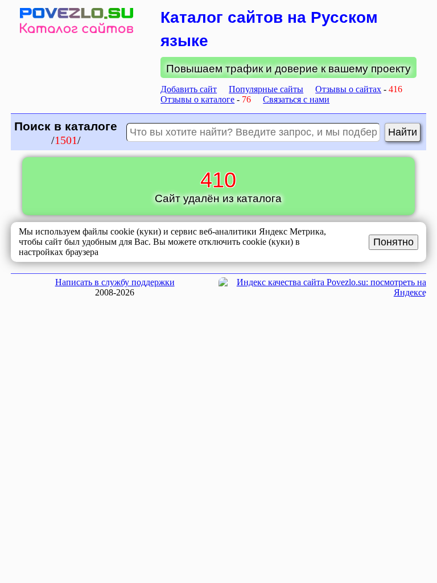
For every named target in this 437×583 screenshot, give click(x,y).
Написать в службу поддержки (115, 282)
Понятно (393, 242)
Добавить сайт (188, 89)
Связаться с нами (296, 99)
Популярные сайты (266, 89)
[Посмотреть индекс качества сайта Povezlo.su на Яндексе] (322, 292)
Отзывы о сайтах (348, 89)
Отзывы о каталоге (197, 99)
